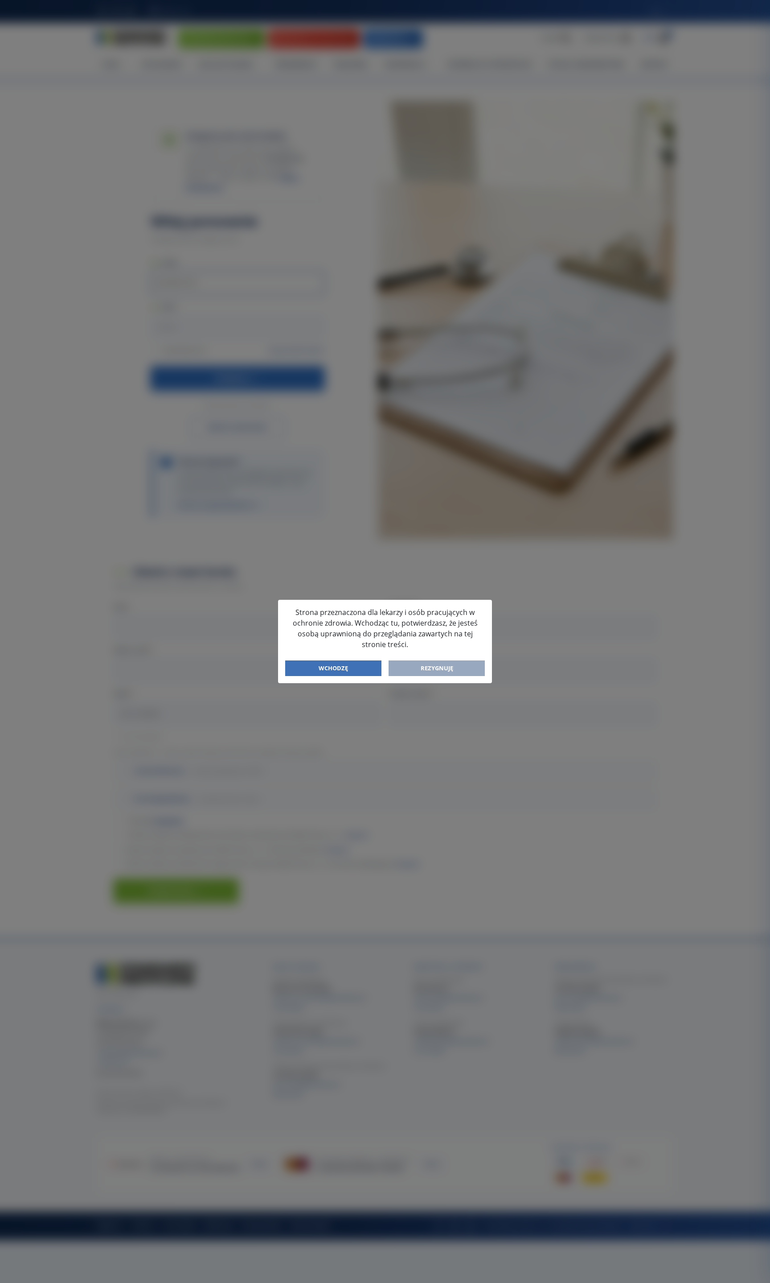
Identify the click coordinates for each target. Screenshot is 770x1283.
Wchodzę (333, 668)
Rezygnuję (437, 668)
